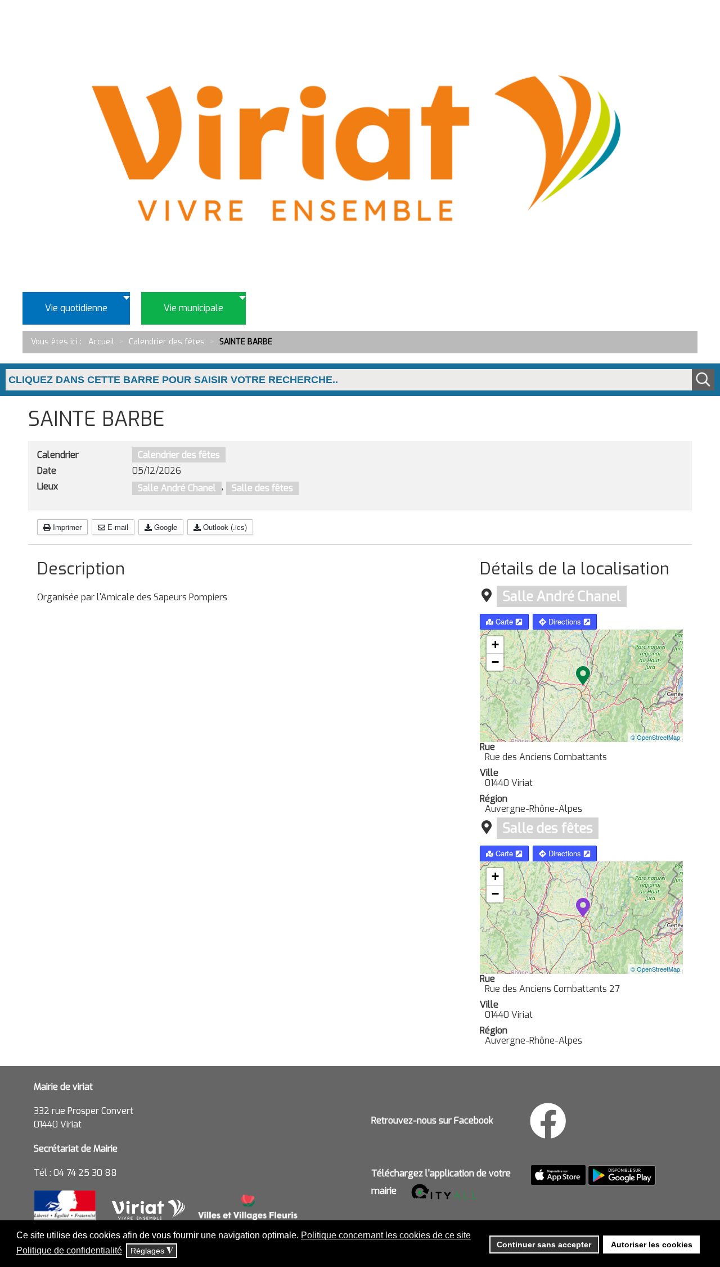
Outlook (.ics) (224, 527)
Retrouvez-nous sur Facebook (432, 1120)
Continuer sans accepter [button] (544, 1244)
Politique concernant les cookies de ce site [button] (386, 1235)
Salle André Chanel (177, 488)
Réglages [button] (151, 1251)
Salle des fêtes (262, 488)
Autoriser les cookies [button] (651, 1244)
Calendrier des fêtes (179, 455)
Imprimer (66, 527)
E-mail (116, 527)
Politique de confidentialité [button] (69, 1250)
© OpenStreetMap (655, 737)
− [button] (495, 662)
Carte (504, 621)
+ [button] (495, 644)
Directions (564, 621)
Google (164, 527)
